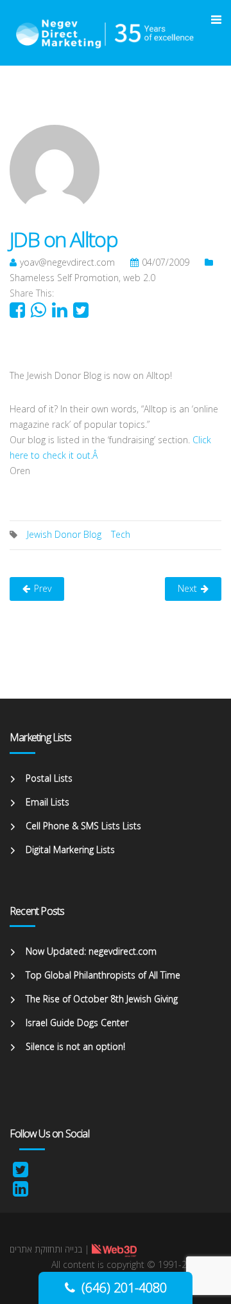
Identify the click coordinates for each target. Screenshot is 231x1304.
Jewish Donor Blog (64, 534)
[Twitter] (20, 1172)
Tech (120, 534)
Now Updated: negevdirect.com (91, 951)
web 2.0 (139, 277)
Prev (42, 588)
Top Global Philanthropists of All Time (103, 975)
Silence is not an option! (75, 1046)
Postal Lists (49, 778)
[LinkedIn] (20, 1192)
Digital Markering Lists (70, 849)
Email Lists (47, 802)
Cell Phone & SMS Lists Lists (83, 826)
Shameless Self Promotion (64, 277)
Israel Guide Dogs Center (77, 1022)
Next (187, 588)
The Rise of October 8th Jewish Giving (102, 999)
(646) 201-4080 (124, 1287)
